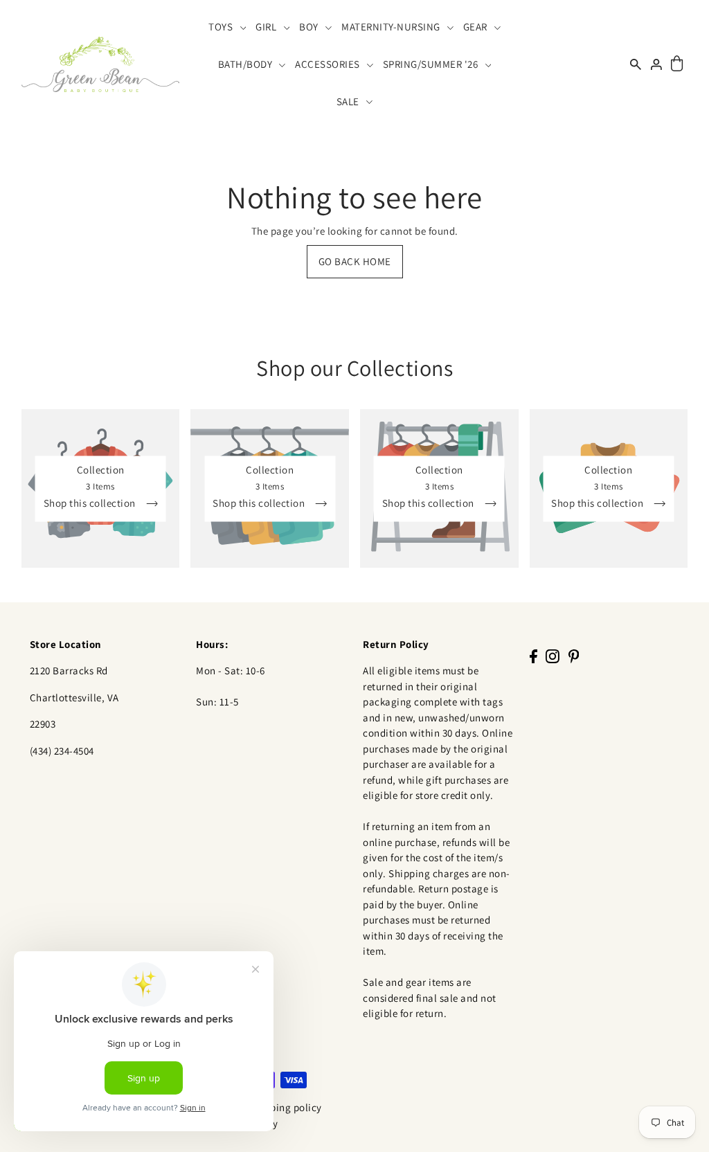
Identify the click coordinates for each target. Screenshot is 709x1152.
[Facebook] (533, 656)
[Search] (636, 64)
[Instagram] (552, 656)
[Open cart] (677, 64)
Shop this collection (91, 503)
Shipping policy (285, 1107)
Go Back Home (354, 261)
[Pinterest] (574, 656)
